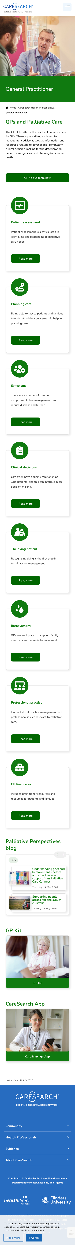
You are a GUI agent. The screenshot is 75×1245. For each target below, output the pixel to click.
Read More (13, 1237)
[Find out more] (37, 1035)
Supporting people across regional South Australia (46, 899)
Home (12, 107)
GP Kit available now (37, 177)
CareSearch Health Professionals (36, 107)
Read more (26, 258)
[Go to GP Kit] (37, 961)
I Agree (34, 1237)
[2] (63, 855)
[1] (57, 855)
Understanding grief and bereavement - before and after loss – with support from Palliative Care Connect (48, 875)
